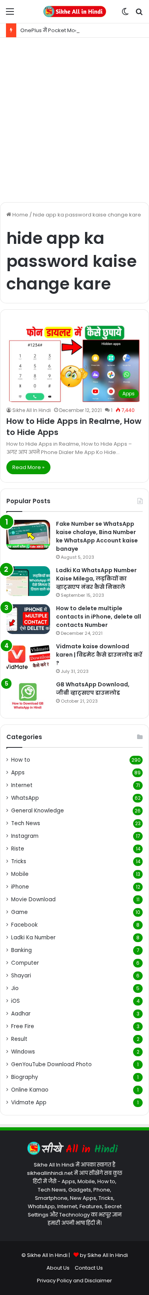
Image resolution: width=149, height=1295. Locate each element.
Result (19, 1039)
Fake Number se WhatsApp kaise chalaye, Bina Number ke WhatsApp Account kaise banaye (97, 536)
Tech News (25, 823)
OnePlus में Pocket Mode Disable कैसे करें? (73, 30)
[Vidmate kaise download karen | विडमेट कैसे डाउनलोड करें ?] (28, 657)
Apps (18, 772)
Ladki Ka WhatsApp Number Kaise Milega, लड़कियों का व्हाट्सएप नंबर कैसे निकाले (96, 578)
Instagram (25, 836)
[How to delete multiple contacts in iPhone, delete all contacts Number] (28, 619)
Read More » (28, 467)
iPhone (20, 887)
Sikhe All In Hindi (31, 410)
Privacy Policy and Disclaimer (74, 1280)
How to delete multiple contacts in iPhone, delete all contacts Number (98, 616)
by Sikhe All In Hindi (104, 1255)
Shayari (21, 975)
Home (19, 214)
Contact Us (89, 1268)
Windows (23, 1052)
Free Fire (22, 1026)
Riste (17, 848)
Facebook (24, 925)
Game (19, 912)
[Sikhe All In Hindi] (74, 11)
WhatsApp (25, 798)
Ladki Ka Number (33, 937)
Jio (15, 988)
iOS (15, 1001)
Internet (22, 785)
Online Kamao (29, 1090)
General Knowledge (37, 810)
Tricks (18, 861)
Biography (24, 1077)
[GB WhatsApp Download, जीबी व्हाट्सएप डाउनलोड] (28, 695)
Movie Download (33, 899)
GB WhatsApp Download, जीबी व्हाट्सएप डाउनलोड (93, 688)
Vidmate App (28, 1102)
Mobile (20, 874)
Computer (25, 963)
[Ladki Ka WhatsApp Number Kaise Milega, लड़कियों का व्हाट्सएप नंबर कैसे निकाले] (28, 581)
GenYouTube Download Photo (51, 1064)
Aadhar (21, 1013)
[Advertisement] (74, 120)
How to (20, 760)
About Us (58, 1268)
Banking (21, 950)
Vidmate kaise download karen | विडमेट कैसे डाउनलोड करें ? (99, 654)
